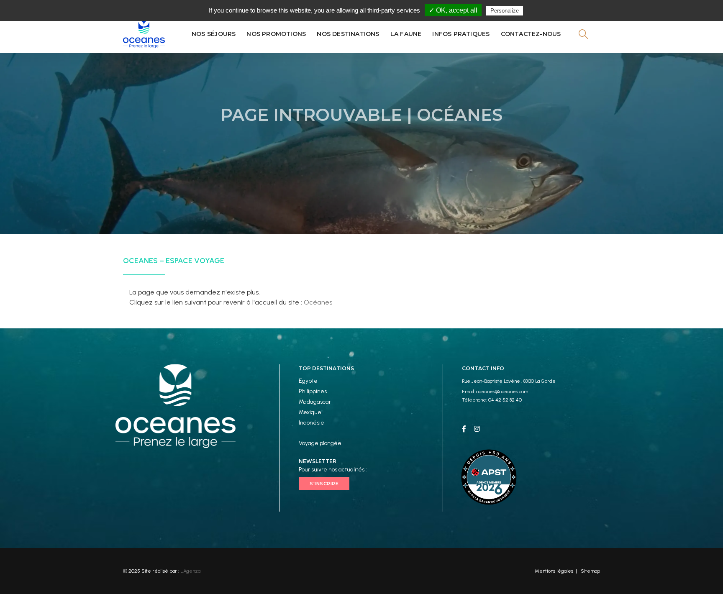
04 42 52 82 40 (505, 400)
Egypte (308, 380)
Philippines (313, 391)
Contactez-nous (531, 34)
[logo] (144, 33)
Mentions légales (554, 571)
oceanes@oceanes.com (502, 391)
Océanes (318, 302)
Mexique (310, 412)
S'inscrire (324, 483)
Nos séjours (214, 34)
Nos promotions (276, 34)
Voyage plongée (320, 443)
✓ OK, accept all (453, 10)
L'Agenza (190, 571)
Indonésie (311, 422)
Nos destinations (348, 34)
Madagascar (315, 401)
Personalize (504, 11)
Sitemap (590, 571)
